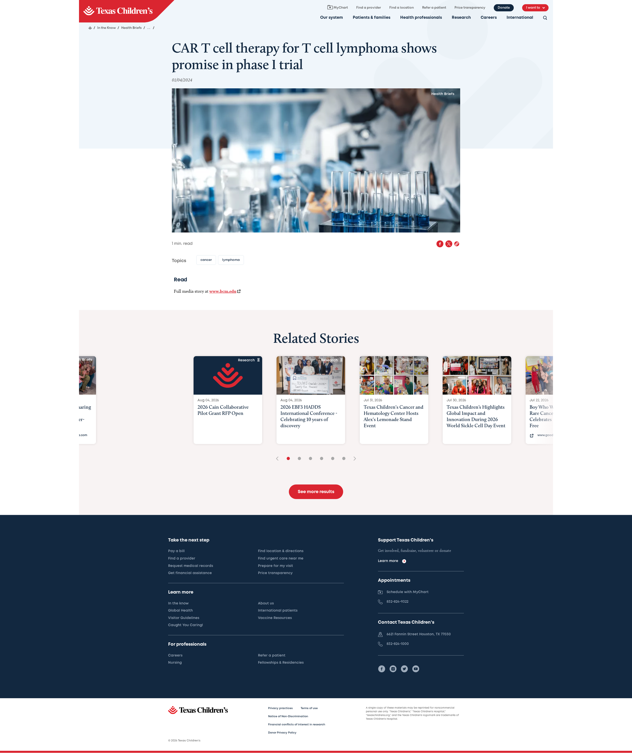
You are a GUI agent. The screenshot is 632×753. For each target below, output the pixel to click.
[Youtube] (415, 669)
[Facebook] (381, 669)
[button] (456, 243)
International (520, 17)
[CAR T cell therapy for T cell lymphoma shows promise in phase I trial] (126, 11)
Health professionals (421, 17)
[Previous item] (279, 459)
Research (461, 17)
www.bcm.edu (222, 291)
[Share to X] (448, 243)
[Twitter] (404, 669)
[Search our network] (545, 18)
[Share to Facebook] (439, 243)
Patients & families (371, 17)
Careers (489, 17)
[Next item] (353, 459)
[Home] (90, 28)
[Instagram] (393, 669)
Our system (331, 17)
